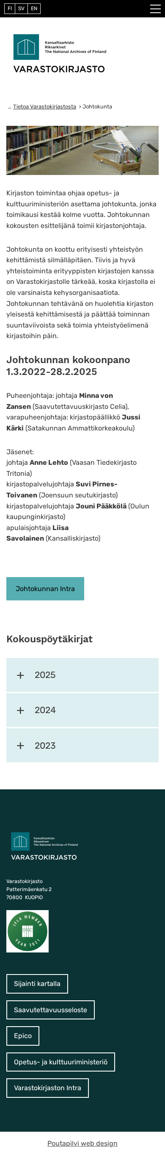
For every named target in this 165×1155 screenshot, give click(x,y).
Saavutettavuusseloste (50, 1010)
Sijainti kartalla (37, 984)
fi (10, 8)
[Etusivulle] (60, 53)
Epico (23, 1036)
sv (21, 8)
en (34, 8)
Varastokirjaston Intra (47, 1088)
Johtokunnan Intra (45, 589)
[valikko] (155, 9)
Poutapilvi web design (82, 1143)
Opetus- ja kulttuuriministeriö (60, 1062)
